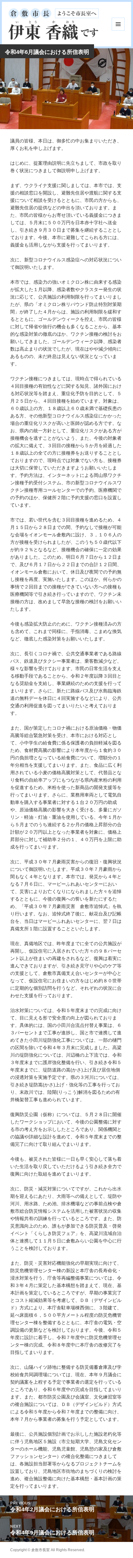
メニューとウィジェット (118, 24)
